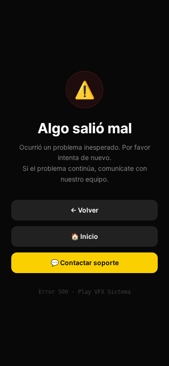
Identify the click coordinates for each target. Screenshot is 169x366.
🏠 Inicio (84, 236)
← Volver (84, 210)
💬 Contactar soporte (85, 263)
